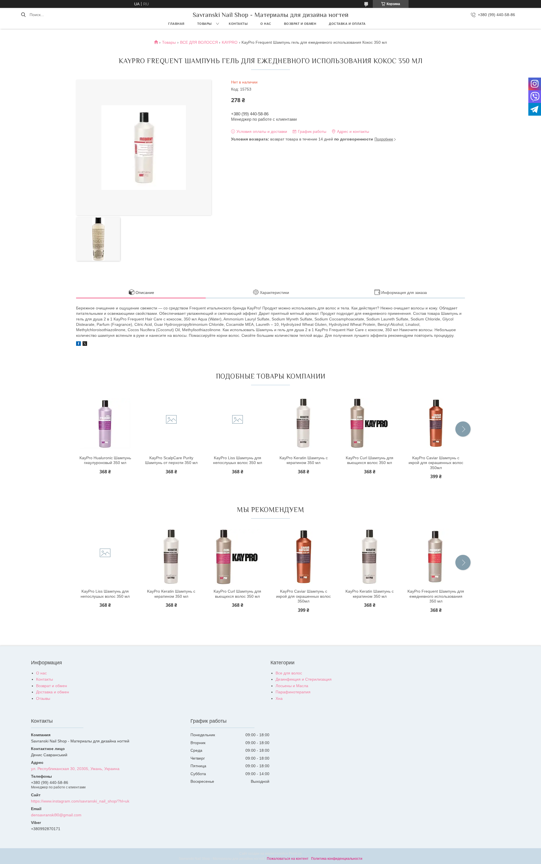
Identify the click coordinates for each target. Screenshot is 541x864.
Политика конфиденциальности (336, 859)
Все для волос (289, 673)
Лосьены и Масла (292, 685)
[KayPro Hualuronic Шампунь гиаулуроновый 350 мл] (105, 423)
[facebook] (78, 344)
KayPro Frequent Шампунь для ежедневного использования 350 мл (435, 596)
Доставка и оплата (347, 23)
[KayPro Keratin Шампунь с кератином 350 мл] (303, 423)
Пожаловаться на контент (288, 859)
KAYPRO (230, 42)
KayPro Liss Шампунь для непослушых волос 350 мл (237, 460)
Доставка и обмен (52, 692)
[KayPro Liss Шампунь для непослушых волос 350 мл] (238, 423)
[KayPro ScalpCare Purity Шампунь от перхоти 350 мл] (171, 423)
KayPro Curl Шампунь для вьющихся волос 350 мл (369, 460)
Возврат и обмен (300, 23)
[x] (85, 344)
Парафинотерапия (293, 692)
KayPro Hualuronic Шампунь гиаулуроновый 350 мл (105, 460)
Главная (176, 23)
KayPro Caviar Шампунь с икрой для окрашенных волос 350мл (436, 463)
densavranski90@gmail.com (56, 815)
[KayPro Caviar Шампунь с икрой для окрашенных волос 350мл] (436, 423)
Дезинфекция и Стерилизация (304, 679)
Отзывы (43, 698)
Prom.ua (295, 854)
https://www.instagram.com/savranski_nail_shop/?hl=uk (80, 801)
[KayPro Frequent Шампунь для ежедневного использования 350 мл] (436, 557)
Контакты (238, 23)
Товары (204, 23)
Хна (279, 698)
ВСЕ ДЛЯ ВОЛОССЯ (199, 42)
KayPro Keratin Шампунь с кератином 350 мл (304, 460)
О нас (265, 23)
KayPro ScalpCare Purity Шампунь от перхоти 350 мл (171, 460)
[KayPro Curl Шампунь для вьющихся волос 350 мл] (370, 423)
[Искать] (23, 15)
